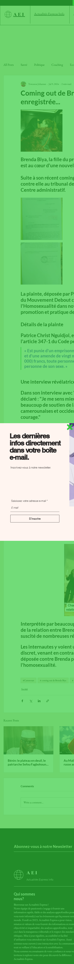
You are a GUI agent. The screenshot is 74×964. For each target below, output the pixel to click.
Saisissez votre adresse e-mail (28, 501)
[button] (70, 427)
